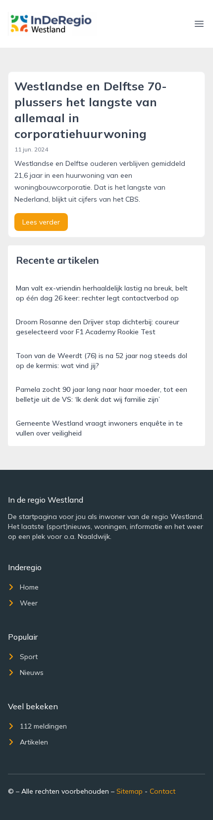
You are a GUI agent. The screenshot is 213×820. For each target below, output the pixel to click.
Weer (29, 602)
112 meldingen (43, 726)
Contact (162, 791)
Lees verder (41, 222)
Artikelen (34, 742)
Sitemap (129, 791)
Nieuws (32, 672)
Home (29, 587)
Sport (29, 656)
